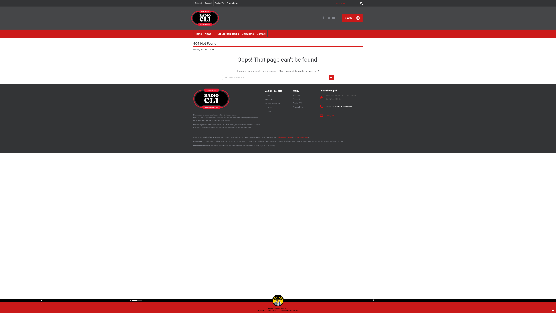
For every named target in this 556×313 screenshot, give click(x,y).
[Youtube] (333, 18)
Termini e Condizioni (300, 137)
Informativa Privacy (285, 137)
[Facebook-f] (323, 18)
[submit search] (361, 3)
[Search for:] (274, 77)
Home (196, 50)
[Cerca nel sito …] (347, 3)
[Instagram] (328, 18)
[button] (209, 34)
